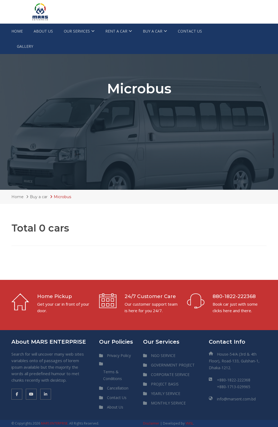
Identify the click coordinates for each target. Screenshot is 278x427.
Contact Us (117, 397)
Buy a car (39, 196)
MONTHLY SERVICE (168, 403)
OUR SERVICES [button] (77, 31)
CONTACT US (190, 31)
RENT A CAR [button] (116, 31)
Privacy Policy (119, 355)
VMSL (189, 423)
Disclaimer (151, 423)
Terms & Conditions (112, 375)
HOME (17, 31)
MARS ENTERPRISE (54, 423)
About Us (115, 407)
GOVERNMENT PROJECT (173, 365)
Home (17, 196)
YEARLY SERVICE (165, 393)
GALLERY (25, 46)
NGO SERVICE (163, 355)
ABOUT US (43, 31)
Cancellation (117, 388)
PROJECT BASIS (165, 384)
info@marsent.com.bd (236, 398)
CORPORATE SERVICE (170, 374)
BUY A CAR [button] (152, 31)
